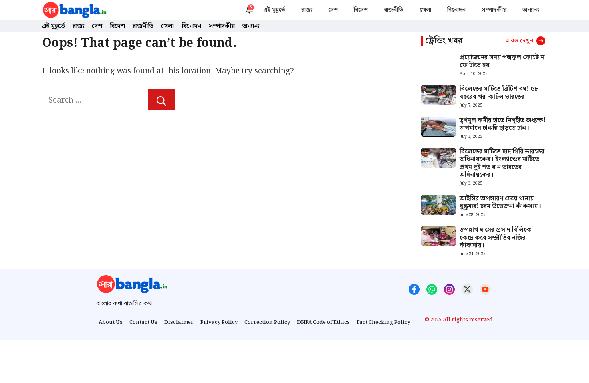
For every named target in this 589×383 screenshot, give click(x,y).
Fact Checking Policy (383, 322)
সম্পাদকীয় (494, 10)
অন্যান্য (530, 10)
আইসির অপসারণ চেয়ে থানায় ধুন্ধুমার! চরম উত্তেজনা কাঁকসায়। (500, 202)
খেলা (425, 10)
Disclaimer (179, 322)
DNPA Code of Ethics (323, 322)
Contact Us (143, 322)
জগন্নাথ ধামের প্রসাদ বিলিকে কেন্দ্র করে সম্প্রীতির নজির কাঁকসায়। (496, 237)
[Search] (161, 99)
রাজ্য (306, 10)
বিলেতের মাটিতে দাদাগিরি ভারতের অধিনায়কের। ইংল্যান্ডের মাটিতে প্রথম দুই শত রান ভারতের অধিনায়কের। (502, 163)
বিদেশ (361, 10)
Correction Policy (267, 322)
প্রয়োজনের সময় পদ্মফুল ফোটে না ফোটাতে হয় (503, 61)
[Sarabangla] (74, 10)
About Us (111, 322)
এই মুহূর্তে (274, 10)
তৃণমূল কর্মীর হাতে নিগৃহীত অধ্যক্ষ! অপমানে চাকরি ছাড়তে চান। (502, 124)
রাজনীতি (393, 10)
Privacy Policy (219, 322)
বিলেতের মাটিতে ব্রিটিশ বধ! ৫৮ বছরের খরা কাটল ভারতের (499, 92)
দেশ (333, 10)
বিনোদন (456, 10)
